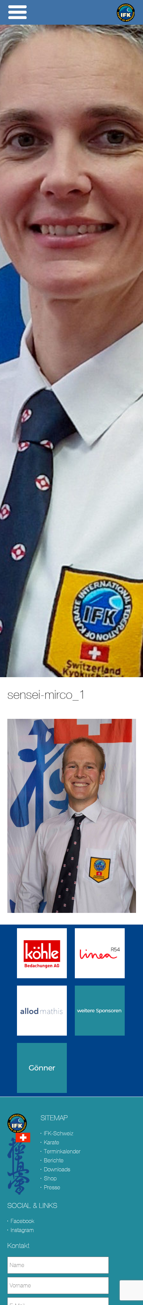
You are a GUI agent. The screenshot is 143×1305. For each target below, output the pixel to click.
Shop (50, 1178)
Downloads (57, 1169)
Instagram (22, 1230)
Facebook (22, 1221)
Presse (52, 1187)
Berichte (54, 1160)
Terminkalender (62, 1151)
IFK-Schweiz (58, 1133)
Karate (51, 1142)
